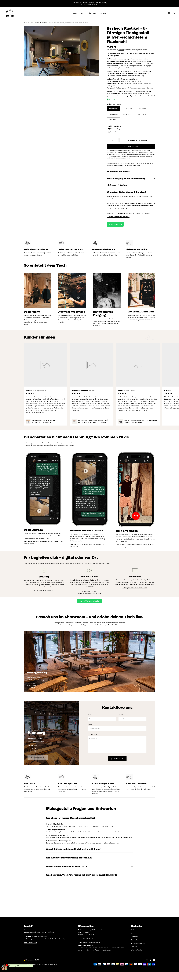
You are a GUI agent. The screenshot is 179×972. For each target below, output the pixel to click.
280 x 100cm (142, 114)
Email (120, 715)
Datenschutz (135, 940)
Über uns (134, 947)
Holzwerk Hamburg (35, 964)
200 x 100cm (127, 109)
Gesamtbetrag (114, 132)
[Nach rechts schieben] (153, 337)
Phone (90, 724)
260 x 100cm (127, 114)
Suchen (133, 930)
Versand (121, 50)
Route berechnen (37, 757)
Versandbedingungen (138, 943)
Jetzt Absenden (117, 759)
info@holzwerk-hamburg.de (92, 593)
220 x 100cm (142, 109)
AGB (132, 933)
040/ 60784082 (92, 591)
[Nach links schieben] (147, 337)
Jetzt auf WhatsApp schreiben (89, 601)
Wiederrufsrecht (136, 950)
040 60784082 (31, 683)
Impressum (134, 936)
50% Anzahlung (115, 129)
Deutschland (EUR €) (32, 960)
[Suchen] (169, 13)
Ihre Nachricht (92, 734)
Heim (25, 23)
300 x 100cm (113, 120)
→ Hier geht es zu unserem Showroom (135, 588)
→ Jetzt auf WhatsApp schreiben (44, 590)
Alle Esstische (34, 23)
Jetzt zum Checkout (131, 146)
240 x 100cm (113, 114)
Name (90, 715)
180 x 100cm (113, 109)
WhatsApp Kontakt (115, 224)
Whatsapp (44, 577)
